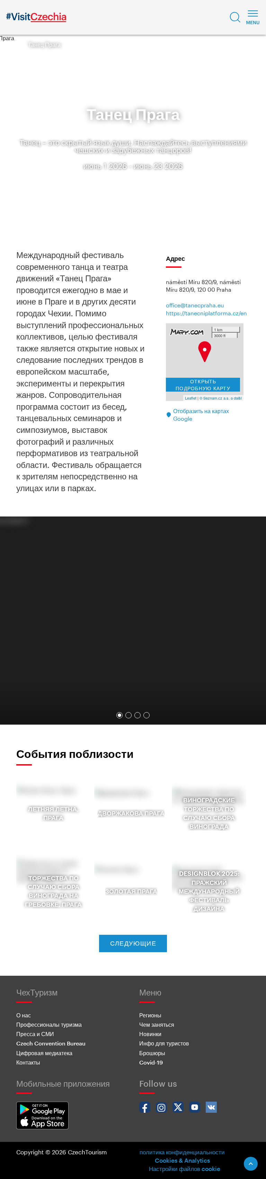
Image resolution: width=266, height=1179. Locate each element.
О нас (23, 1015)
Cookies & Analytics (182, 1160)
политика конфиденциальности (182, 1151)
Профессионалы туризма (49, 1024)
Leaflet (190, 398)
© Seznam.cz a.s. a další (221, 398)
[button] (235, 17)
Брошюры (152, 1053)
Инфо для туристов (164, 1043)
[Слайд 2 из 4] (128, 715)
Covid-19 (151, 1062)
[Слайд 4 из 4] (146, 715)
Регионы (150, 1015)
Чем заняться (156, 1024)
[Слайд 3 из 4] (137, 715)
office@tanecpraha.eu (195, 305)
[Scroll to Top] (251, 1164)
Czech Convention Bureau (51, 1043)
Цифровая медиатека (44, 1053)
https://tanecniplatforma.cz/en (206, 313)
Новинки (150, 1034)
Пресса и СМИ (35, 1034)
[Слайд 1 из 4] (119, 715)
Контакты (28, 1062)
